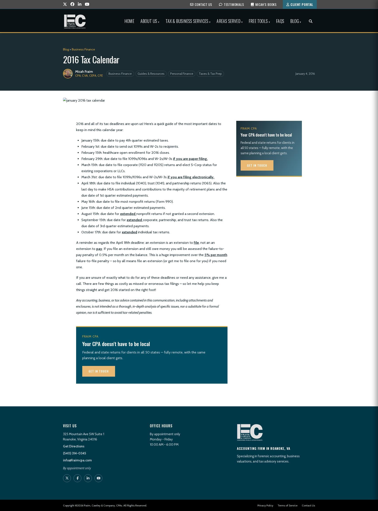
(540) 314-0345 (74, 453)
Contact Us (308, 505)
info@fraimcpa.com (77, 460)
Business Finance (83, 49)
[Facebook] (72, 4)
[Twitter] (65, 4)
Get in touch (99, 371)
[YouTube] (87, 4)
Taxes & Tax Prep (210, 74)
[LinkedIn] (79, 4)
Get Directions (73, 446)
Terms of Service (288, 505)
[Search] (310, 21)
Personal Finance (181, 74)
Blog (66, 49)
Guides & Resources (151, 74)
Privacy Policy (265, 505)
